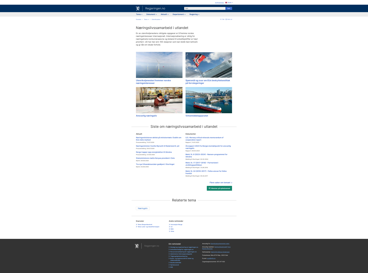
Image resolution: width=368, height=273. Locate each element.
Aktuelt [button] (164, 14)
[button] (146, 19)
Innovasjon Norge (176, 224)
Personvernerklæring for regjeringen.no (183, 252)
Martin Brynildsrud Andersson (220, 252)
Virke (172, 231)
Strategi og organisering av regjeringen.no (184, 247)
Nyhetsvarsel (174, 265)
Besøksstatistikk (175, 262)
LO (171, 226)
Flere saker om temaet (220, 182)
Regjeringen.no (155, 8)
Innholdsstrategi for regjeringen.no (181, 249)
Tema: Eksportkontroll (145, 224)
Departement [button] (178, 14)
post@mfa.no (211, 258)
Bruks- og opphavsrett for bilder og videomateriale (181, 259)
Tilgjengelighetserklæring (178, 256)
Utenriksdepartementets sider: (220, 243)
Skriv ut (229, 19)
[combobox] (204, 8)
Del (223, 19)
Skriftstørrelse (219, 2)
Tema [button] (138, 14)
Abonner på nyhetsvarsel (220, 188)
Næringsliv (143, 208)
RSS (171, 267)
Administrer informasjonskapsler (181, 254)
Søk (228, 8)
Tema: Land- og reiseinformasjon (148, 226)
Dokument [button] (150, 14)
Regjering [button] (194, 14)
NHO (172, 229)
